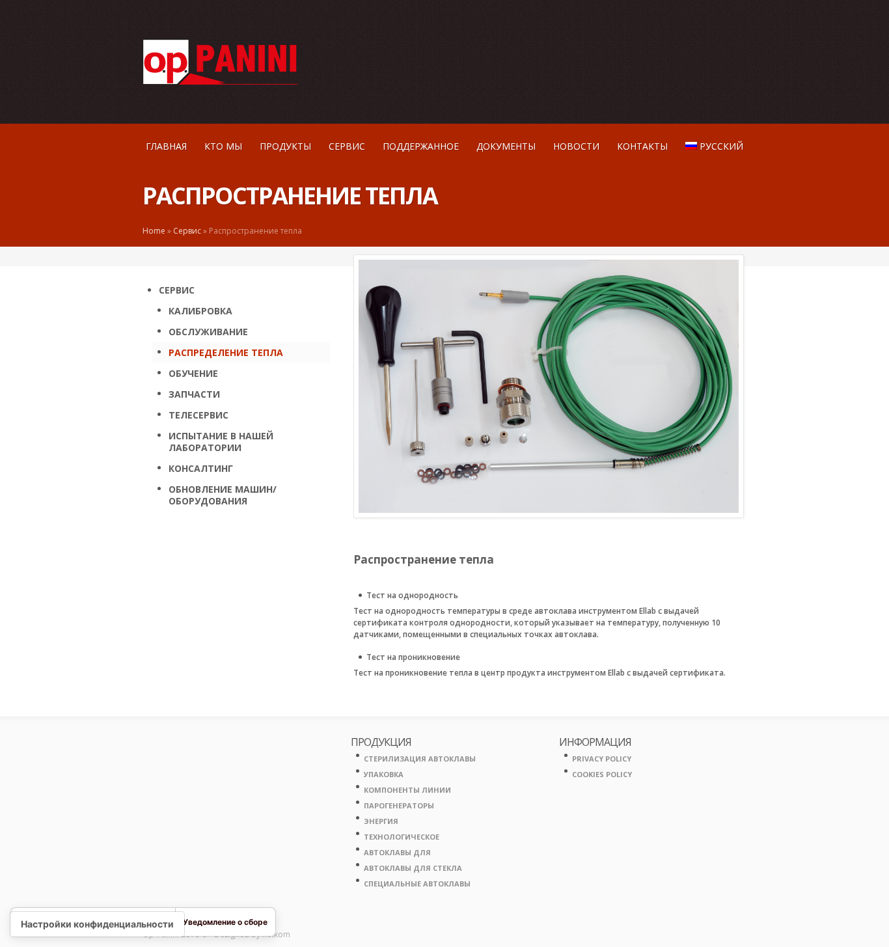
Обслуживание (208, 331)
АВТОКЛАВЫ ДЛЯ (397, 852)
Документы (506, 146)
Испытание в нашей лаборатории (221, 442)
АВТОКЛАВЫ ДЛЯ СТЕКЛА (413, 868)
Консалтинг (201, 468)
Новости (576, 146)
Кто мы (223, 146)
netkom (276, 934)
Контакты (642, 146)
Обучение (193, 373)
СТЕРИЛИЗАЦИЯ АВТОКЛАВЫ (420, 758)
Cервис (347, 146)
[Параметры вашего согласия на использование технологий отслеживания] (97, 924)
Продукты (285, 146)
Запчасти (194, 394)
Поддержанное (421, 146)
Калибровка (200, 311)
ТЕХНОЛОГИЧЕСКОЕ (401, 837)
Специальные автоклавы (417, 883)
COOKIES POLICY (602, 774)
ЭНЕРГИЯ (381, 821)
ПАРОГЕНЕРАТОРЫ (399, 805)
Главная (166, 146)
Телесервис (198, 415)
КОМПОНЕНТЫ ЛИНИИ (407, 790)
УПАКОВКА (383, 774)
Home (154, 230)
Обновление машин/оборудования (223, 495)
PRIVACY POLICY (601, 758)
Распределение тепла (226, 352)
